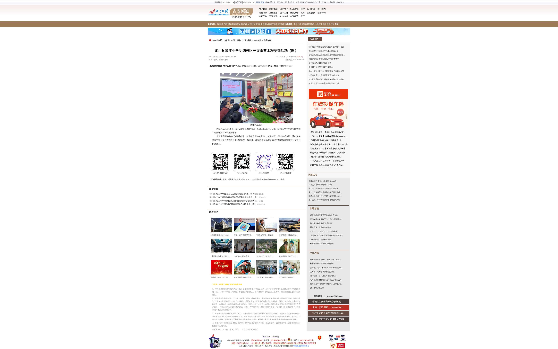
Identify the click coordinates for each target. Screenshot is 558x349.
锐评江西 (284, 13)
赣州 (309, 24)
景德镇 (304, 24)
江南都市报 (235, 24)
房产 (303, 16)
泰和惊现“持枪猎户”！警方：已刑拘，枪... (326, 284)
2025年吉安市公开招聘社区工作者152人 (324, 75)
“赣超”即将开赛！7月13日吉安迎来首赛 (324, 59)
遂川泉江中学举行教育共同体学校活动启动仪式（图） (234, 197)
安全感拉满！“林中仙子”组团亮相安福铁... (326, 268)
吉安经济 (294, 16)
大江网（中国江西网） (233, 40)
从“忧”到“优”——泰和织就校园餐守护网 (324, 83)
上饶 (317, 24)
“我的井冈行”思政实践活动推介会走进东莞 (326, 235)
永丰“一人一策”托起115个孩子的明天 (324, 231)
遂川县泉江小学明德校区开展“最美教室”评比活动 (232, 201)
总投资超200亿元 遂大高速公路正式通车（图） (327, 47)
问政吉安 (284, 9)
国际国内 (322, 9)
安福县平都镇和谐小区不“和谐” (321, 185)
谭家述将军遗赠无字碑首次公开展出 (324, 215)
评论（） (300, 57)
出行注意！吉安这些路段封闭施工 (323, 276)
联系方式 (338, 319)
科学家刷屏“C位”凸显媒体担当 (322, 244)
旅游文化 (294, 13)
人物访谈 (284, 16)
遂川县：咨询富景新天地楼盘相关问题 (323, 188)
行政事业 (294, 9)
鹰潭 (336, 24)
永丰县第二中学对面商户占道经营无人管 (324, 200)
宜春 (328, 24)
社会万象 (263, 13)
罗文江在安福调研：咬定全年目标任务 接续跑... (327, 79)
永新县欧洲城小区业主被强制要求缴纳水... (325, 196)
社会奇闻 (322, 13)
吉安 (320, 24)
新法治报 (243, 24)
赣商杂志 (266, 24)
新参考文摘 (258, 24)
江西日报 (220, 24)
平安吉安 (273, 16)
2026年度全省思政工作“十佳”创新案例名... (326, 219)
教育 (303, 13)
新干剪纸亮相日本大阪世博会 (320, 63)
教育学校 (267, 40)
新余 (313, 24)
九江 (299, 24)
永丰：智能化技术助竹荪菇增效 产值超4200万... (327, 71)
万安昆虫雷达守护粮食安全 (320, 240)
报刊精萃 (281, 24)
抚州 (324, 24)
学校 (303, 9)
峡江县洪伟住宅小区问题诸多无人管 (323, 181)
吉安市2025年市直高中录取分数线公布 (323, 51)
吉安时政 (263, 9)
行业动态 (257, 40)
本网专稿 (273, 9)
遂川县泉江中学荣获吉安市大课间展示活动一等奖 (232, 194)
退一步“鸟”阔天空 (317, 288)
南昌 (295, 24)
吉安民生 (263, 16)
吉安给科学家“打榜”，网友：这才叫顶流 (325, 260)
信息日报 (227, 24)
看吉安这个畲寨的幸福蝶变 (320, 227)
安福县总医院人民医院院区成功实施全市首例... (327, 55)
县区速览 (273, 13)
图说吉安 (311, 13)
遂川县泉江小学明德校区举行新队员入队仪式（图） (233, 204)
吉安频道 (248, 40)
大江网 (250, 24)
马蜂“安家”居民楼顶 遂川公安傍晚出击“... (326, 280)
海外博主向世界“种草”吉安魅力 (321, 67)
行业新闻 (311, 9)
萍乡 (332, 24)
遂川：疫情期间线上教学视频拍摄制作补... (325, 192)
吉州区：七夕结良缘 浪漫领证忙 (322, 272)
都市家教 (273, 24)
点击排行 (315, 39)
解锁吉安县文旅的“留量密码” (321, 223)
